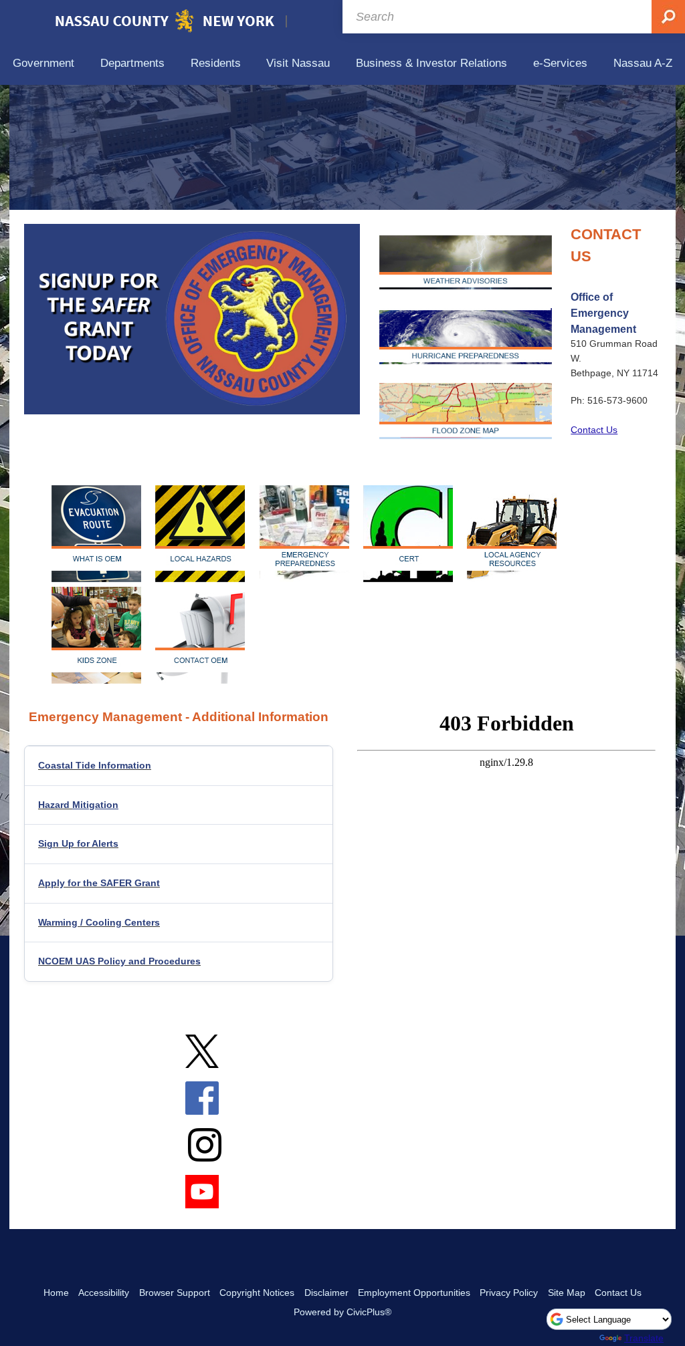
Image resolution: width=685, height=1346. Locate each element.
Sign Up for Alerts (78, 843)
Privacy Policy (509, 1292)
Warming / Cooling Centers (99, 922)
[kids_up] (99, 635)
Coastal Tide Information (94, 765)
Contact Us (594, 429)
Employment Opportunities (414, 1292)
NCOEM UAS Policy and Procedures (119, 961)
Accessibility (103, 1292)
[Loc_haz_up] (202, 533)
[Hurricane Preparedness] (465, 336)
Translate (644, 1338)
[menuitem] (44, 64)
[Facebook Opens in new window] (202, 1106)
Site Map (566, 1292)
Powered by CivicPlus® (342, 1312)
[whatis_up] (99, 533)
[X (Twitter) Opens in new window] (202, 1060)
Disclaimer (326, 1292)
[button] (337, 319)
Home (56, 1292)
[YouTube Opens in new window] (202, 1200)
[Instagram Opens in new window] (205, 1153)
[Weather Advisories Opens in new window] (465, 261)
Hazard (78, 804)
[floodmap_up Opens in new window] (465, 411)
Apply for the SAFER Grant (99, 883)
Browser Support (174, 1292)
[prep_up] (307, 533)
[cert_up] (410, 533)
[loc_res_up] (514, 533)
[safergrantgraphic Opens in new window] (192, 319)
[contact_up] (200, 635)
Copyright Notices (256, 1292)
